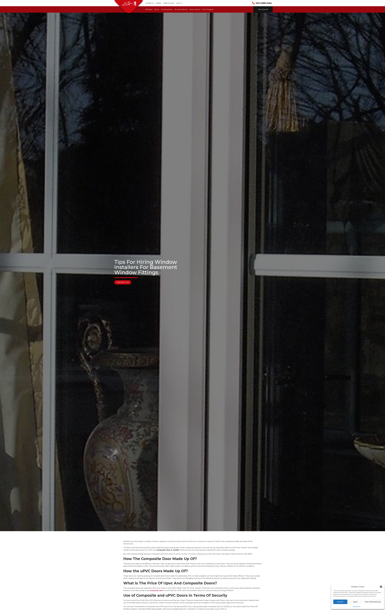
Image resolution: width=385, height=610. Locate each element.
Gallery (158, 3)
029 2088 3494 (264, 3)
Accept (340, 602)
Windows (148, 9)
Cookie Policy (357, 606)
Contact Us (149, 3)
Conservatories (166, 9)
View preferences (373, 602)
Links (178, 3)
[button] (381, 587)
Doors (156, 9)
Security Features (181, 9)
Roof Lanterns (195, 9)
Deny (355, 602)
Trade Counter (168, 3)
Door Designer (208, 9)
